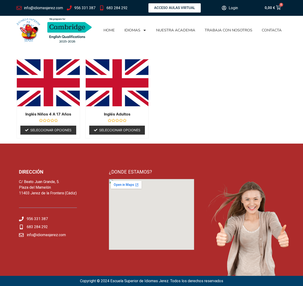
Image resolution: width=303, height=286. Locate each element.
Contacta (272, 30)
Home (109, 30)
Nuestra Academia (175, 30)
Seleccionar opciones (50, 130)
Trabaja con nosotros (228, 30)
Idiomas (132, 30)
